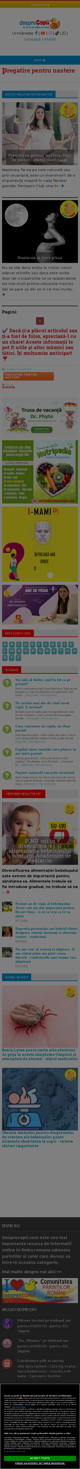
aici (39, 1420)
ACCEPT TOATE (40, 1458)
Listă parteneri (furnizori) (14, 1451)
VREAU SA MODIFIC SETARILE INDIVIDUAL (40, 1463)
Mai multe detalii (19, 1407)
